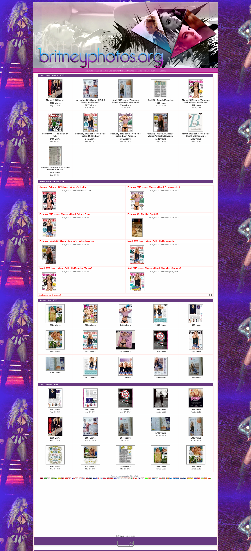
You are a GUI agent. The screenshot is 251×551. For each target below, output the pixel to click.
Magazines (52, 182)
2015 (62, 182)
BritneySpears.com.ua (125, 536)
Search (163, 71)
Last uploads (101, 71)
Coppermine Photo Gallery (130, 476)
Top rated (141, 71)
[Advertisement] (125, 507)
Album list (89, 71)
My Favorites (152, 71)
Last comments (115, 71)
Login (129, 1)
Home (122, 1)
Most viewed (129, 71)
